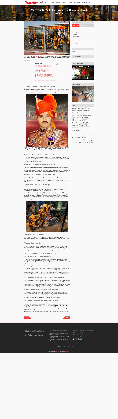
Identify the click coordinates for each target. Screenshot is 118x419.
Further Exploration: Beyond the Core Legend (44, 74)
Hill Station (89, 112)
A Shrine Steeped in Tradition (41, 71)
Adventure (74, 108)
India (73, 117)
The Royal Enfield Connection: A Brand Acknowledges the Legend (47, 77)
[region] (83, 94)
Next (68, 317)
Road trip (74, 137)
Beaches (89, 108)
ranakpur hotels (75, 133)
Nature (82, 122)
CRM (90, 2)
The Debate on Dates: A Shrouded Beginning (44, 75)
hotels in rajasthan (87, 115)
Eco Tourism (86, 110)
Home (53, 2)
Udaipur (91, 140)
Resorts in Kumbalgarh (80, 135)
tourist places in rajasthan (77, 140)
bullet (40, 311)
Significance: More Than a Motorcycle (42, 70)
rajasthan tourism (84, 128)
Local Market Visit (76, 36)
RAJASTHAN (58, 2)
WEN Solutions (66, 351)
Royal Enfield (65, 311)
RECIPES (70, 2)
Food (78, 112)
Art (85, 108)
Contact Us (56, 346)
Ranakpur (75, 130)
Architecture (81, 108)
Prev (26, 317)
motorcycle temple (49, 311)
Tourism (84, 137)
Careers (60, 346)
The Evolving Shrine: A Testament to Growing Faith (45, 76)
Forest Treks (75, 38)
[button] (74, 94)
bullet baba (43, 311)
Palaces (86, 122)
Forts (82, 112)
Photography (75, 125)
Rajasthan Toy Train (76, 40)
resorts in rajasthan (89, 135)
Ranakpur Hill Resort (84, 130)
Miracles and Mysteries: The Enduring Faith (43, 69)
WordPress (57, 351)
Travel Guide (75, 25)
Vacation (74, 142)
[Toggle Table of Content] (56, 63)
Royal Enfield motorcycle (39, 56)
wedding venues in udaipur (83, 142)
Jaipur (77, 117)
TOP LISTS (64, 2)
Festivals (74, 112)
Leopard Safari (75, 34)
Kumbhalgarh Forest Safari (78, 43)
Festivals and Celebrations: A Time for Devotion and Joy (46, 79)
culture (73, 110)
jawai (80, 117)
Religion (73, 135)
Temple (79, 137)
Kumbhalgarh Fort (76, 32)
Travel (86, 140)
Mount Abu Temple (75, 122)
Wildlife (91, 142)
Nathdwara (75, 29)
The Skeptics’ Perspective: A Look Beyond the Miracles (46, 80)
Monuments (84, 120)
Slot (72, 346)
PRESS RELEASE (77, 2)
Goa (85, 112)
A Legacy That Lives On (40, 73)
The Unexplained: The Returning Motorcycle (43, 66)
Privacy (65, 346)
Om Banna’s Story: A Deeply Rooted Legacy (43, 65)
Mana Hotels (84, 2)
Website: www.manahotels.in (78, 336)
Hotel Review (80, 115)
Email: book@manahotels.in (78, 334)
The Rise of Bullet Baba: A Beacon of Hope (43, 67)
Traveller (50, 346)
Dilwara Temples (79, 110)
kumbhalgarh (85, 117)
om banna (54, 311)
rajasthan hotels (75, 128)
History (74, 115)
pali (57, 311)
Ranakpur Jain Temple (77, 27)
